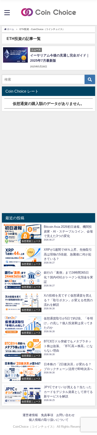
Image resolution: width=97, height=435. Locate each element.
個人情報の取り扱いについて (49, 419)
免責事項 (47, 415)
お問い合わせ (65, 415)
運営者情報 (30, 415)
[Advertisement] (48, 162)
